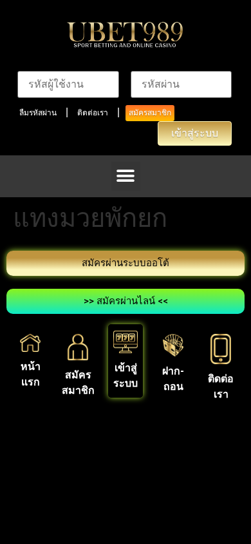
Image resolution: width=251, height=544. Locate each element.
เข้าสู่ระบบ (194, 133)
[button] (125, 176)
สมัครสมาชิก (150, 112)
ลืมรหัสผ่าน (38, 112)
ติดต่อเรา (92, 112)
